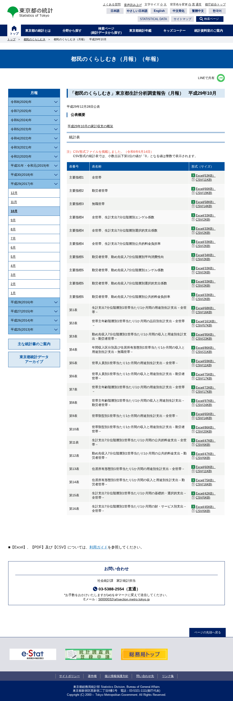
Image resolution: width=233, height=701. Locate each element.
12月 (14, 193)
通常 (199, 4)
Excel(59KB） (205, 361)
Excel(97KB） (205, 401)
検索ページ (211, 18)
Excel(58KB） (205, 202)
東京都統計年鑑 (140, 30)
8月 (13, 229)
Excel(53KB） (205, 175)
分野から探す (72, 30)
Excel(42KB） (205, 493)
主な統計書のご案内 (34, 344)
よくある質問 (112, 4)
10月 (14, 211)
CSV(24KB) (204, 405)
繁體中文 (198, 11)
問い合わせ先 (145, 676)
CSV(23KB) (204, 338)
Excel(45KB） (205, 507)
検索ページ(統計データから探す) (106, 30)
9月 (13, 220)
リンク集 (168, 676)
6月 (13, 247)
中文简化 (179, 11)
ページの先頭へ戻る (207, 632)
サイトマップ (182, 19)
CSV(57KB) (204, 325)
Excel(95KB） (205, 334)
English (159, 11)
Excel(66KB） (205, 189)
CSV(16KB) (204, 312)
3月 (13, 275)
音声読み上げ (133, 4)
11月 (14, 202)
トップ (14, 33)
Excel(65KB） (205, 414)
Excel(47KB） (205, 440)
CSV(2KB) (203, 219)
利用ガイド (98, 547)
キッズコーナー (174, 30)
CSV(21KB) (204, 352)
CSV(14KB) (204, 206)
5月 (13, 256)
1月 (13, 293)
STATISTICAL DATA (153, 19)
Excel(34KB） (205, 255)
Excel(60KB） (205, 467)
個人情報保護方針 (116, 676)
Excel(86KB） (205, 347)
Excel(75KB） (205, 374)
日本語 (115, 11)
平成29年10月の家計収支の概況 (90, 126)
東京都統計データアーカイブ (34, 359)
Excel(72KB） (205, 387)
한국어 (217, 11)
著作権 (92, 676)
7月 (13, 238)
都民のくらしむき (35, 39)
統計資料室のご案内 (208, 30)
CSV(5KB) (203, 497)
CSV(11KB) (204, 179)
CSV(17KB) (204, 378)
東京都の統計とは (38, 30)
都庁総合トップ (215, 4)
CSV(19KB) (204, 193)
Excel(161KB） (206, 321)
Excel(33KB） (205, 215)
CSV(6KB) (203, 444)
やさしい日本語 (137, 11)
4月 (13, 266)
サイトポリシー (69, 676)
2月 (13, 284)
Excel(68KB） (205, 308)
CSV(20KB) (204, 431)
